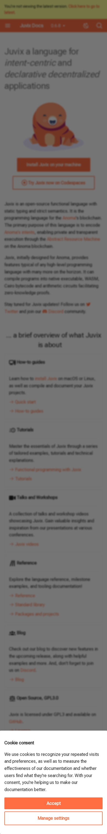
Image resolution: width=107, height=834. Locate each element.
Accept (54, 803)
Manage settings (53, 818)
